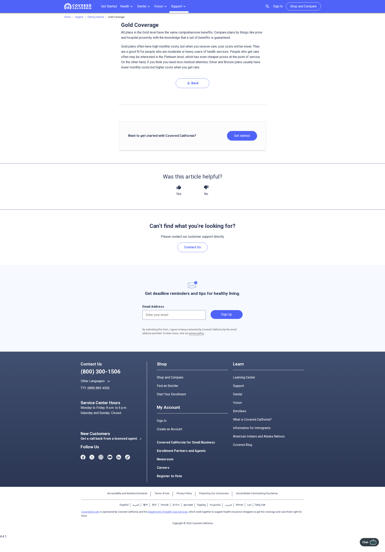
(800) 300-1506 (101, 371)
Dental (237, 394)
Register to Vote (169, 476)
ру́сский (188, 504)
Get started (242, 136)
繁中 (145, 504)
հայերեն (215, 504)
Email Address (153, 306)
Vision (237, 403)
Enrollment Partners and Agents (181, 451)
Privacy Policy (184, 493)
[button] (127, 6)
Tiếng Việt (259, 504)
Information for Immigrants (252, 428)
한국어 (176, 504)
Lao (249, 504)
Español (124, 504)
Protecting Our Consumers (214, 493)
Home (67, 17)
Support (238, 386)
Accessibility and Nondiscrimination (127, 493)
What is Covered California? (252, 419)
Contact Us (192, 247)
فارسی (228, 504)
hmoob (164, 504)
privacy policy (196, 333)
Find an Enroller (167, 386)
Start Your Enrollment (171, 394)
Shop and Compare (170, 377)
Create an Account (169, 429)
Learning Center (244, 377)
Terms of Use (162, 493)
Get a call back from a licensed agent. (111, 438)
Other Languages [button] (96, 381)
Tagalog (201, 504)
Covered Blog (242, 445)
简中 (154, 504)
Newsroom (165, 459)
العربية (136, 504)
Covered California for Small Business (186, 442)
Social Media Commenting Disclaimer (257, 493)
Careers (163, 468)
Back (192, 83)
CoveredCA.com (90, 511)
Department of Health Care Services (168, 511)
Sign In (278, 6)
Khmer (239, 504)
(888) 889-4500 (98, 388)
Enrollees (239, 411)
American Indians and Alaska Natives (259, 436)
